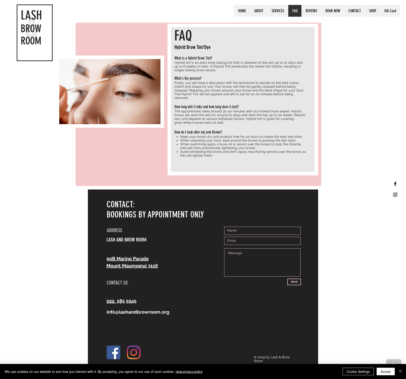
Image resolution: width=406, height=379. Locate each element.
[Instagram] (134, 352)
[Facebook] (113, 352)
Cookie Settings (358, 371)
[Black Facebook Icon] (395, 184)
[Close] (400, 371)
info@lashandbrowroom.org (138, 312)
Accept (386, 371)
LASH (31, 15)
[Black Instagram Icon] (395, 194)
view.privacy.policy (189, 371)
